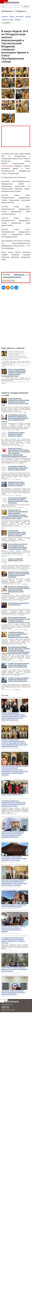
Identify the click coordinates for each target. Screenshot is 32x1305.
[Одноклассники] (8, 288)
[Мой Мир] (16, 288)
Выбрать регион (5, 1007)
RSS (13, 1009)
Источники (20, 16)
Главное (4, 16)
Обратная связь (5, 1006)
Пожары (18, 20)
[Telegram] (12, 288)
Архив (11, 16)
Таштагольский (7, 166)
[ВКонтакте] (3, 288)
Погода (28, 16)
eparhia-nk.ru (7, 124)
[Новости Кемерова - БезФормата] (10, 2)
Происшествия (7, 20)
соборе (4, 173)
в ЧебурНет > (6, 23)
